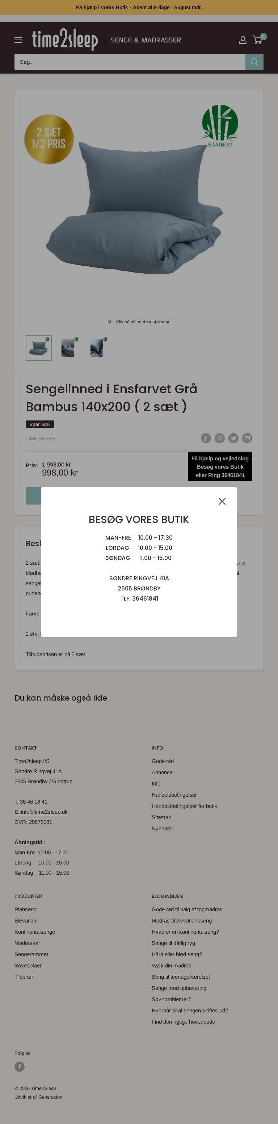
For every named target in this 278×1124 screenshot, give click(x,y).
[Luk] (222, 501)
